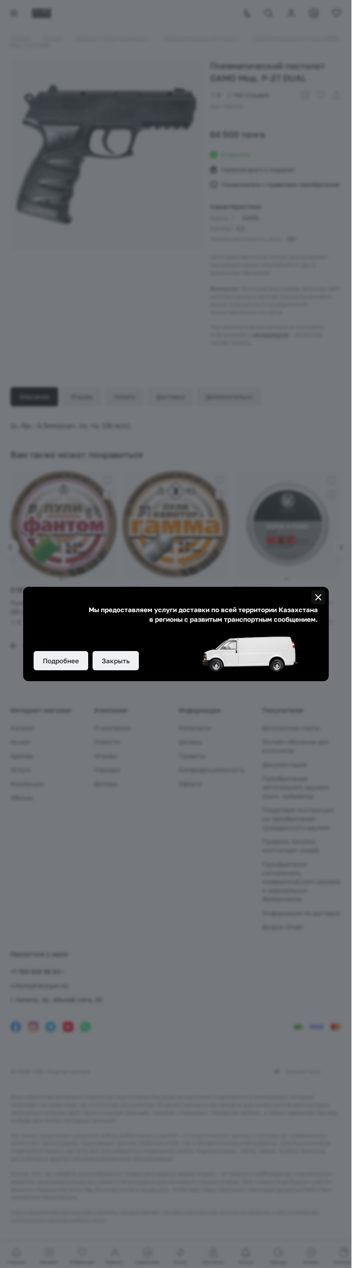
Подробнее (61, 661)
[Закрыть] (318, 597)
